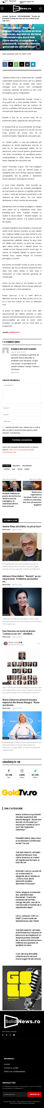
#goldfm (16, 466)
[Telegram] (33, 64)
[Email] (21, 64)
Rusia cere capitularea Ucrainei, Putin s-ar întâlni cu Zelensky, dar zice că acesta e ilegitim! (32, 498)
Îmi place (8, 769)
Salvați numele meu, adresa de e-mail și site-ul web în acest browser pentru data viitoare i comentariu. (21, 430)
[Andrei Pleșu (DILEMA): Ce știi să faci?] (22, 547)
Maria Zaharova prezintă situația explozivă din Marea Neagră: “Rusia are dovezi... (20, 702)
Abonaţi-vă (34, 1094)
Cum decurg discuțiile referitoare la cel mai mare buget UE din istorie (28, 956)
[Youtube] (14, 1035)
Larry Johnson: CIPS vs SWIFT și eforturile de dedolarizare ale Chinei (27, 918)
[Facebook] (4, 64)
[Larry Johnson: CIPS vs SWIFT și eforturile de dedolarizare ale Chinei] (8, 919)
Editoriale (6, 560)
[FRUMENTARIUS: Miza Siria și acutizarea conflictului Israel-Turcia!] (8, 841)
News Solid (6, 529)
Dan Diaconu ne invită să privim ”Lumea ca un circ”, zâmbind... (18, 632)
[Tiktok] (10, 1035)
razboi (26, 469)
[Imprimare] (27, 64)
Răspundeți (15, 372)
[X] (10, 64)
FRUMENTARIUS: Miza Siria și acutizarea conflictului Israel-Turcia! (28, 841)
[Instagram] (6, 1035)
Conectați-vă (22, 769)
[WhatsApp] (16, 64)
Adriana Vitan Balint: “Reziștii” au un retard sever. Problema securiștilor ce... (21, 579)
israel (20, 469)
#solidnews (27, 466)
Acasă (5, 16)
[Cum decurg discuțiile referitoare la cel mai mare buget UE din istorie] (8, 957)
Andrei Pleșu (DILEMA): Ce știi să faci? (21, 526)
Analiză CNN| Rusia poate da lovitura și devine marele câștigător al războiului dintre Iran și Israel (11, 499)
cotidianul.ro (14, 332)
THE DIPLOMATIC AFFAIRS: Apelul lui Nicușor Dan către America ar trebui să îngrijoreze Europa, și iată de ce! (28, 857)
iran (13, 469)
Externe (12, 16)
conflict (6, 469)
